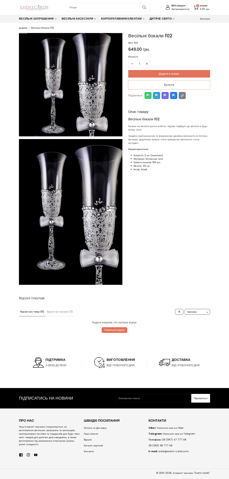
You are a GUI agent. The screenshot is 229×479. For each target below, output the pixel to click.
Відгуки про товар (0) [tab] (32, 311)
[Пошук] (144, 7)
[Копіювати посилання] (182, 95)
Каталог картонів (93, 445)
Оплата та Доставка (95, 428)
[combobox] (108, 7)
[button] (202, 7)
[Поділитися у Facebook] (173, 95)
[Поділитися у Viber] (165, 95)
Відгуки (88, 439)
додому (23, 27)
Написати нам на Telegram (179, 433)
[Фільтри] (179, 312)
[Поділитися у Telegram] (156, 95)
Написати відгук (114, 330)
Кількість (133, 56)
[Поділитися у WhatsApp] (148, 95)
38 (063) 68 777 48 (160, 445)
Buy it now (169, 85)
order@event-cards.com (173, 451)
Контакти (89, 451)
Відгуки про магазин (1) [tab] (60, 311)
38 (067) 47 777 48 (174, 439)
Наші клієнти (91, 433)
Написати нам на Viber (170, 428)
